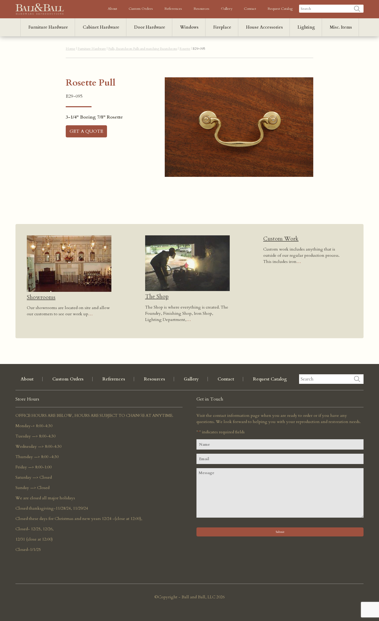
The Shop (157, 296)
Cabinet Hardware (101, 27)
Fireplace (222, 27)
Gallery (226, 8)
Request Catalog (280, 8)
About (112, 8)
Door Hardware (149, 27)
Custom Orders (141, 8)
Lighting (306, 27)
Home (70, 48)
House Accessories (264, 27)
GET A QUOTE (86, 131)
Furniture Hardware (48, 27)
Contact (250, 8)
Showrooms (41, 297)
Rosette (184, 48)
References (173, 8)
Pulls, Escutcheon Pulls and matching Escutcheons (142, 48)
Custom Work (281, 239)
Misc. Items (341, 27)
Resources (201, 8)
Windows (189, 27)
